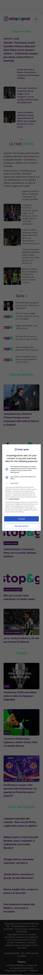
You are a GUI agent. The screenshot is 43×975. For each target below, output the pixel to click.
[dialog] (21, 487)
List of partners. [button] (14, 499)
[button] (21, 483)
